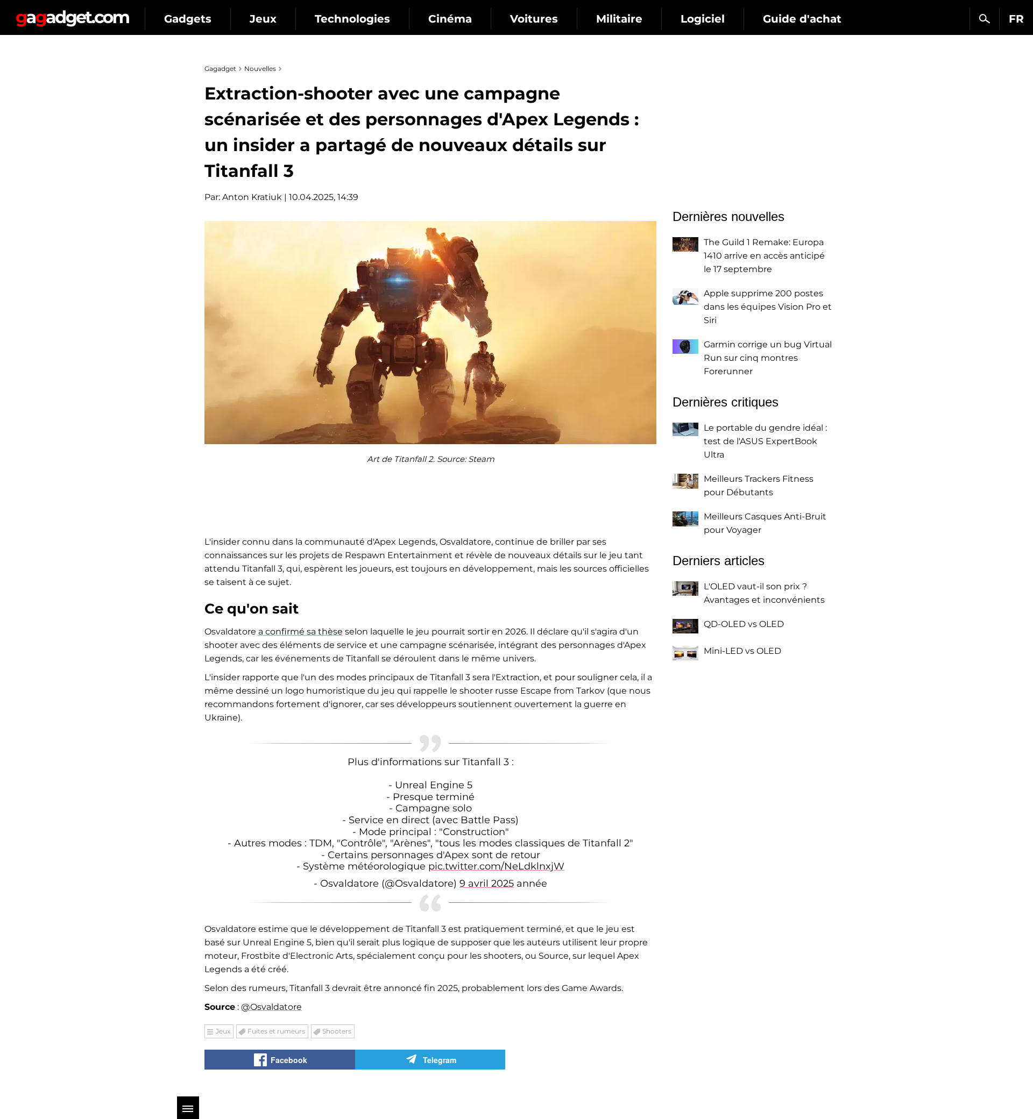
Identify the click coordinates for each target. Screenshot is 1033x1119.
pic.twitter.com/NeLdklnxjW (496, 866)
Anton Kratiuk (252, 197)
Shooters (336, 1031)
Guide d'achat (802, 18)
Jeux (263, 18)
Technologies (352, 18)
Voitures (534, 18)
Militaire (619, 18)
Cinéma (450, 18)
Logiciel (703, 18)
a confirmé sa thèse (300, 631)
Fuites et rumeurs (276, 1031)
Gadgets (187, 18)
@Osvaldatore (271, 1007)
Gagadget (72, 14)
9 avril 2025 (486, 883)
